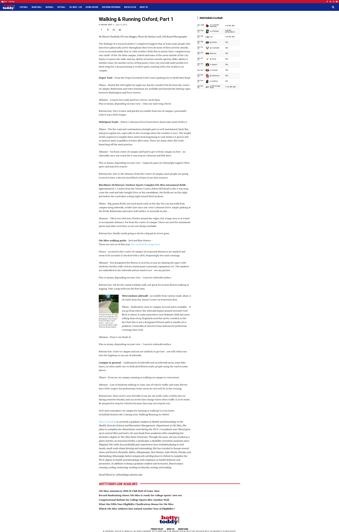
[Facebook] (327, 2)
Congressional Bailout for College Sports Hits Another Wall (134, 499)
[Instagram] (330, 2)
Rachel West (106, 25)
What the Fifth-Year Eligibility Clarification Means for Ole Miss (136, 504)
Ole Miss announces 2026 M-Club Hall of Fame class (129, 490)
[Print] (119, 29)
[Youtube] (337, 2)
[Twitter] (333, 2)
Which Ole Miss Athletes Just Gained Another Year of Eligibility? (137, 508)
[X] (107, 29)
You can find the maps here (145, 244)
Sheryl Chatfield (107, 421)
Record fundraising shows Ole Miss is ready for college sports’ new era (140, 495)
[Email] (113, 29)
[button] (333, 7)
